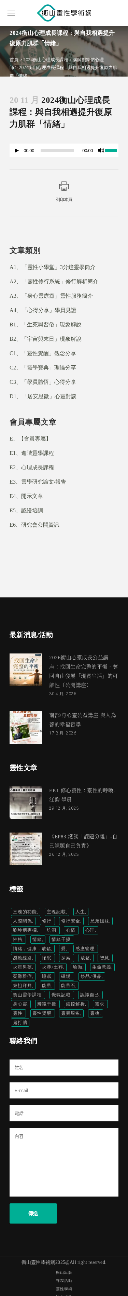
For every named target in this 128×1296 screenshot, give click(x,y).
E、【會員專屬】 (30, 439)
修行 (47, 920)
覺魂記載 (61, 994)
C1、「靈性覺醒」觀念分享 (43, 353)
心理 (90, 930)
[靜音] (101, 150)
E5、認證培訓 (26, 510)
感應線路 (22, 957)
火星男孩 (22, 967)
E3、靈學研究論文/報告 (38, 482)
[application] (64, 152)
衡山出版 (64, 1272)
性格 (18, 939)
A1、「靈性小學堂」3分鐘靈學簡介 (53, 267)
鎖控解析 (75, 1004)
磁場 (66, 976)
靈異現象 (70, 1013)
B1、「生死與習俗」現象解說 (46, 324)
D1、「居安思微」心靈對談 (43, 396)
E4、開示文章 (26, 496)
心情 (70, 930)
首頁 (14, 59)
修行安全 (70, 920)
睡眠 (47, 976)
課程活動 (64, 1281)
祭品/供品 (91, 976)
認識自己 (89, 994)
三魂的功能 (25, 911)
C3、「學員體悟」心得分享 (43, 382)
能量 (47, 985)
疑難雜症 (22, 976)
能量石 (68, 985)
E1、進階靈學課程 (32, 453)
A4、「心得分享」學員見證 (43, 310)
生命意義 (101, 967)
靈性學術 (64, 1289)
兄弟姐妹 (99, 920)
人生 (80, 911)
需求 (99, 1004)
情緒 (37, 939)
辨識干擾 (46, 1004)
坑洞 (51, 930)
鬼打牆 (20, 1022)
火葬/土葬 (52, 967)
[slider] (111, 150)
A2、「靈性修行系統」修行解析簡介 (54, 281)
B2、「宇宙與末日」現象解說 (46, 339)
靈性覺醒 (42, 1013)
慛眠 (47, 957)
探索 (66, 957)
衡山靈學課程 (27, 994)
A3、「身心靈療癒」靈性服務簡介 (51, 296)
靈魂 (95, 1013)
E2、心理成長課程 (32, 467)
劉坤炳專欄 (25, 930)
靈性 (18, 1013)
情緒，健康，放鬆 (32, 948)
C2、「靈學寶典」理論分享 (43, 367)
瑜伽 (77, 967)
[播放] (17, 150)
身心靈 (20, 1004)
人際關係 (22, 920)
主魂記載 (56, 911)
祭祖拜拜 (22, 985)
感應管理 (85, 948)
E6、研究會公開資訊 (34, 525)
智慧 (104, 957)
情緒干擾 (61, 939)
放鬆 (85, 957)
